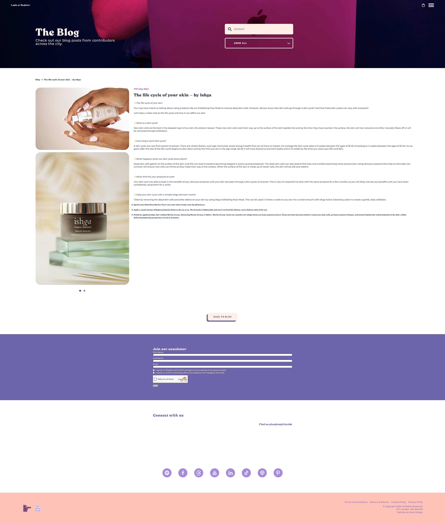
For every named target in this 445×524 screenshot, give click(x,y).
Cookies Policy (398, 502)
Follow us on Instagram (155, 424)
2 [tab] (84, 291)
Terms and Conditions (356, 502)
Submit (155, 386)
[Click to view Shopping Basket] (423, 5)
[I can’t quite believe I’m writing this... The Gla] (275, 441)
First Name (159, 352)
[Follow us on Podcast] (262, 472)
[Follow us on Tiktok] (246, 472)
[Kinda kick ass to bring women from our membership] (170, 441)
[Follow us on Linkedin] (230, 472)
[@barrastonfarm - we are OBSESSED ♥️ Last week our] (205, 441)
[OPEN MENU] (431, 5)
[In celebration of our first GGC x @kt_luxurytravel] (240, 441)
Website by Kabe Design (410, 512)
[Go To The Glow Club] (38, 508)
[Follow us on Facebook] (182, 472)
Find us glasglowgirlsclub (275, 424)
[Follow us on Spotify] (167, 472)
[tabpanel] (82, 218)
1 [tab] (80, 291)
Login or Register (20, 5)
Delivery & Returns (379, 502)
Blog (38, 79)
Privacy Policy (415, 502)
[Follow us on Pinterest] (278, 472)
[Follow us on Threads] (198, 472)
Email (156, 364)
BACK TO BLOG (223, 316)
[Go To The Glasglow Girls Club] (27, 508)
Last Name (158, 358)
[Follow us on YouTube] (214, 472)
